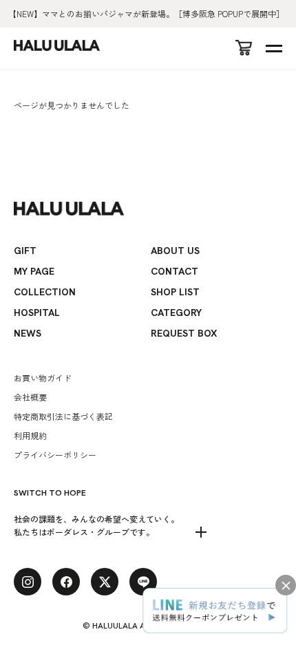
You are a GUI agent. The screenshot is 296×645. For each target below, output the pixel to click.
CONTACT (174, 271)
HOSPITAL (37, 312)
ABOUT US (175, 250)
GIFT (25, 250)
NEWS (27, 333)
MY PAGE (34, 271)
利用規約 (30, 435)
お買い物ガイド (43, 377)
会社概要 (30, 397)
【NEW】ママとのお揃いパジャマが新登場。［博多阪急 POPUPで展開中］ (146, 13)
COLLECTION (45, 292)
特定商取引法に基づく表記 (63, 416)
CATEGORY (176, 312)
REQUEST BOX (184, 333)
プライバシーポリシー (55, 455)
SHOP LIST (175, 292)
